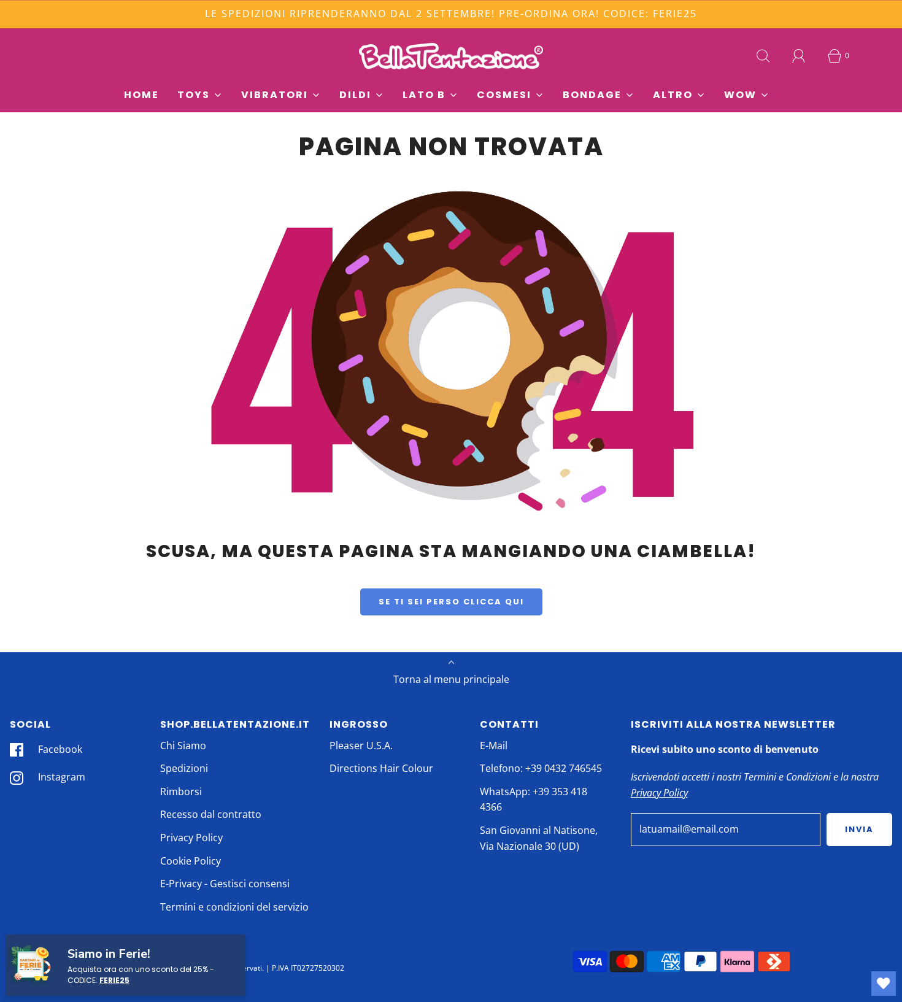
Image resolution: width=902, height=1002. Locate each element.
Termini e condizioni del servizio (234, 907)
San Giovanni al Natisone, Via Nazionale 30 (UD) (539, 838)
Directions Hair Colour (381, 768)
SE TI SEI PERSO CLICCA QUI (451, 601)
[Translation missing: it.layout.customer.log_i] (799, 56)
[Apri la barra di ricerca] (763, 55)
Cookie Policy (190, 861)
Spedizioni (184, 768)
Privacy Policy (191, 837)
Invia (859, 829)
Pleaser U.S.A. (361, 745)
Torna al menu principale (451, 679)
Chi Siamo (183, 745)
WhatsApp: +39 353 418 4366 (533, 799)
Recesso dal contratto (210, 814)
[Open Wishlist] (883, 983)
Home (141, 95)
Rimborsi (181, 791)
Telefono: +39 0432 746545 (541, 768)
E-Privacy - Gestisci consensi (225, 883)
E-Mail (493, 745)
